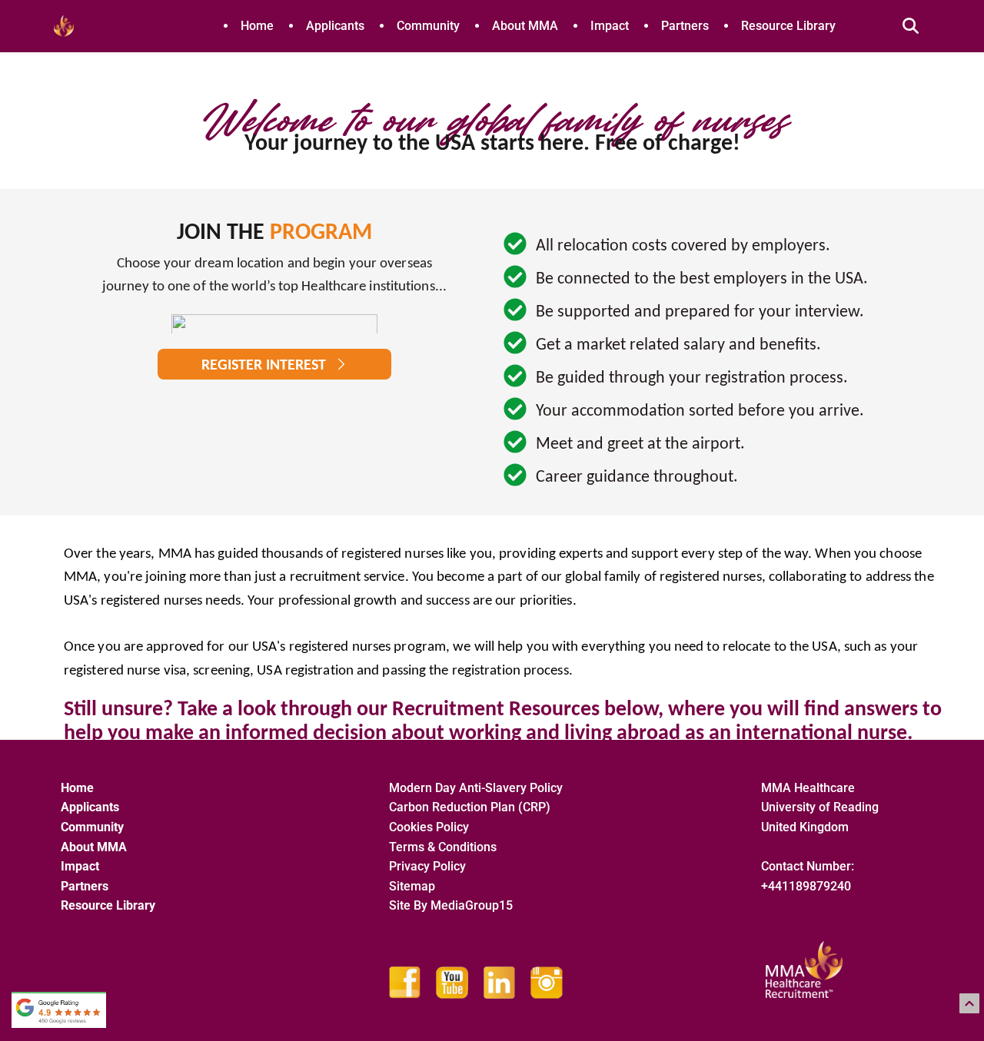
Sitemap (413, 886)
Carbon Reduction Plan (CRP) (469, 807)
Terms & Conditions (443, 847)
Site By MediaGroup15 (451, 905)
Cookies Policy (429, 827)
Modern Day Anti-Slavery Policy (476, 788)
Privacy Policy (427, 866)
